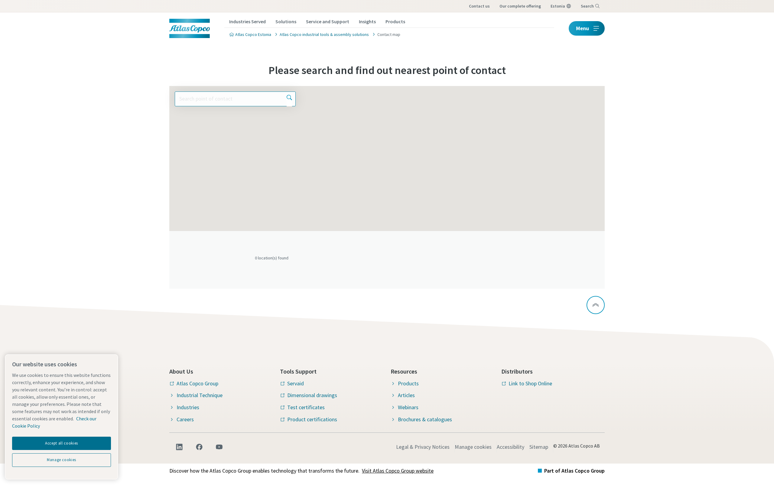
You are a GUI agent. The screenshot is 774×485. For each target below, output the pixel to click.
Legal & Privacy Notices (423, 446)
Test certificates (306, 407)
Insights (367, 21)
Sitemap (538, 446)
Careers (185, 419)
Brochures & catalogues (425, 419)
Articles (406, 395)
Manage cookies (473, 446)
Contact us (479, 6)
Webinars (408, 407)
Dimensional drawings (312, 395)
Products (395, 21)
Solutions (285, 21)
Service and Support (327, 21)
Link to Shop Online (530, 383)
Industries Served (247, 21)
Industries (188, 407)
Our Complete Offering (520, 6)
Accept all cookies (61, 443)
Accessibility (510, 446)
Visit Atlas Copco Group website (398, 470)
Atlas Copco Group (197, 383)
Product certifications (312, 419)
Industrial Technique (200, 395)
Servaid (295, 383)
